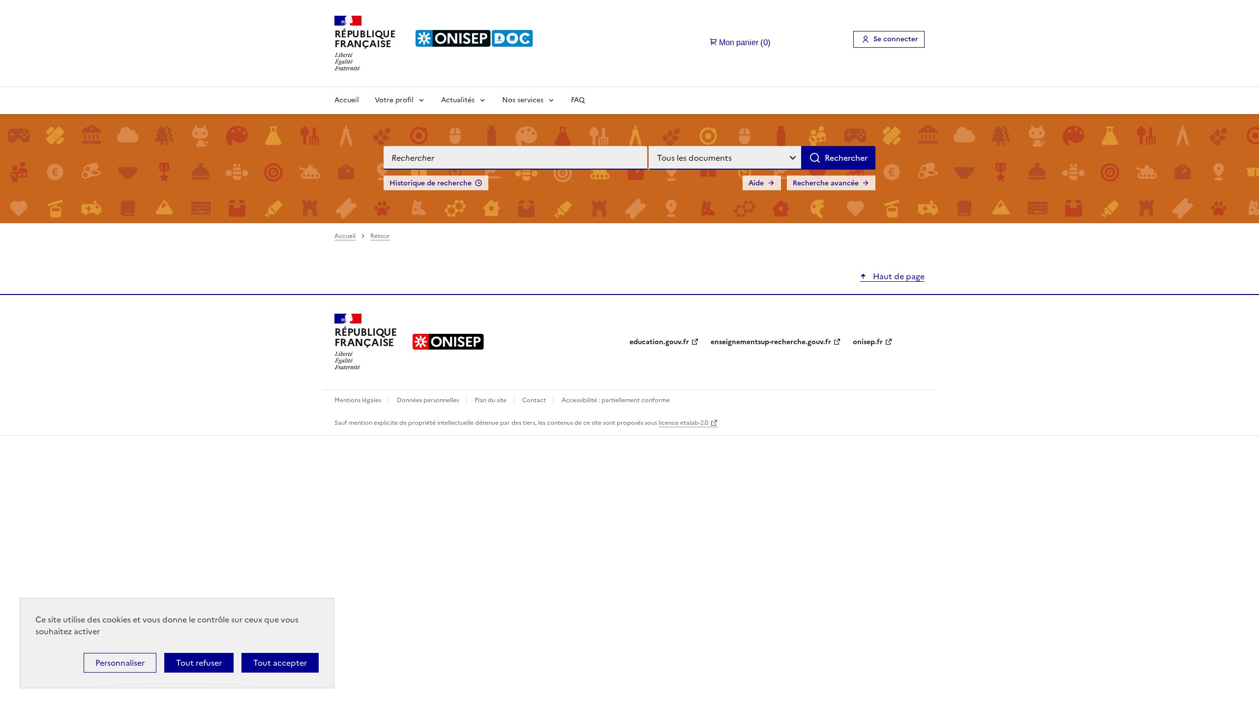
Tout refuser (199, 663)
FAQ (578, 100)
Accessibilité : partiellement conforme (616, 400)
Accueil (346, 100)
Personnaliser (120, 663)
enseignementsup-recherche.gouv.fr (771, 342)
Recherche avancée (826, 183)
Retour (380, 236)
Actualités (458, 100)
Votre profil (394, 100)
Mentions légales (358, 400)
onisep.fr (868, 342)
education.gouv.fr (659, 342)
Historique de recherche (431, 183)
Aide (756, 183)
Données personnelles (428, 400)
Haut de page (898, 276)
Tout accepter (280, 663)
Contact (534, 400)
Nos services (522, 100)
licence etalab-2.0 (683, 422)
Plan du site (491, 400)
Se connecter (895, 39)
